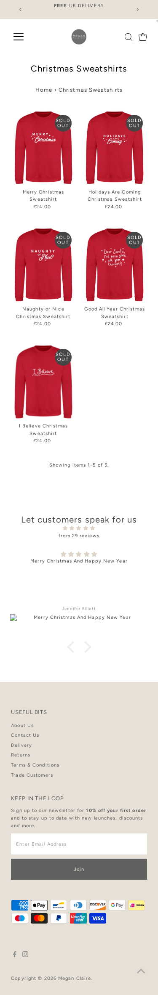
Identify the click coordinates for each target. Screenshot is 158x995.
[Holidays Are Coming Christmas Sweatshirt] (115, 148)
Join (79, 869)
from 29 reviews (79, 536)
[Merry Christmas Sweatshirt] (43, 148)
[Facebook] (15, 956)
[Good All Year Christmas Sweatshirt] (115, 265)
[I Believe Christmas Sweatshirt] (43, 382)
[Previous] (20, 9)
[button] (72, 647)
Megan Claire (74, 978)
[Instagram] (25, 956)
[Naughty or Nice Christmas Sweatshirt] (43, 265)
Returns (20, 755)
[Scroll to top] (141, 971)
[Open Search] (128, 37)
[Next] (137, 9)
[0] (143, 37)
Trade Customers (32, 775)
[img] (79, 528)
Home (43, 90)
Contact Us (25, 735)
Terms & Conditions (35, 765)
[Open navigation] (18, 37)
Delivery (21, 745)
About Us (22, 725)
